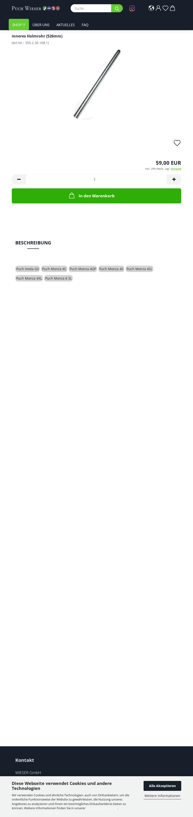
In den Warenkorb (97, 195)
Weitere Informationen (162, 795)
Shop (17, 24)
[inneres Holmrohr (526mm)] (96, 84)
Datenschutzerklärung (101, 808)
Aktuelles (65, 24)
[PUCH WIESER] (38, 8)
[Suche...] (117, 8)
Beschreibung (33, 242)
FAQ (85, 24)
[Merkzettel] (165, 8)
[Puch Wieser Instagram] (133, 8)
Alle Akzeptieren (162, 786)
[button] (151, 8)
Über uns (40, 24)
